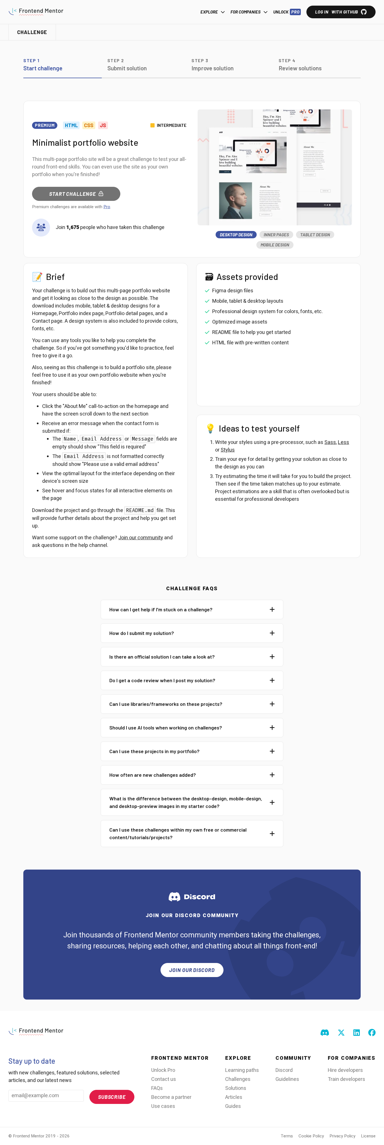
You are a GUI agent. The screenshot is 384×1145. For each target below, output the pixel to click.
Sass (330, 442)
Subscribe (112, 1097)
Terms (287, 1136)
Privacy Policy (342, 1136)
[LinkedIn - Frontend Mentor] (356, 1033)
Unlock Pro (163, 1070)
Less (343, 442)
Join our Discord (191, 970)
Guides (233, 1106)
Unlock (286, 11)
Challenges (237, 1079)
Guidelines (287, 1079)
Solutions (235, 1088)
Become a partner (171, 1097)
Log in (336, 11)
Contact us (163, 1079)
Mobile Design (275, 244)
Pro (106, 207)
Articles (233, 1097)
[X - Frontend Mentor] (341, 1033)
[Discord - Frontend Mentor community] (324, 1033)
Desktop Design (236, 234)
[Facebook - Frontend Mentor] (372, 1033)
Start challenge (72, 194)
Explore (209, 11)
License (368, 1136)
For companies (246, 11)
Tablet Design (315, 234)
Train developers (346, 1079)
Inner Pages (276, 234)
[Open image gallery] (275, 167)
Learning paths (242, 1070)
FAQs (157, 1088)
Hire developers (345, 1070)
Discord (284, 1070)
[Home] (36, 12)
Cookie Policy (311, 1136)
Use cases (163, 1106)
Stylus (228, 450)
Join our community (140, 538)
